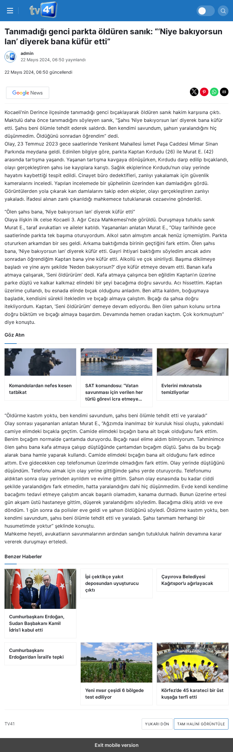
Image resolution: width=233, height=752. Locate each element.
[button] (194, 92)
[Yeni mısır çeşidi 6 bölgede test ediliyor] (116, 663)
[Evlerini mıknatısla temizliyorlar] (192, 374)
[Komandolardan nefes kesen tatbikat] (40, 374)
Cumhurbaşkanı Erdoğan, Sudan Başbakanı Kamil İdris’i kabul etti (36, 623)
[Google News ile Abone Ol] (27, 93)
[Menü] (12, 10)
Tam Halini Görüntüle (201, 724)
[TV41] (42, 11)
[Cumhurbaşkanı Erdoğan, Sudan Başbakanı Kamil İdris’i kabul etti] (40, 589)
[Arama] (223, 10)
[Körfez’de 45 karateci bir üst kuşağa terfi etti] (192, 663)
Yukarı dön (157, 724)
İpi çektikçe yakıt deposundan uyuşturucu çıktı (112, 583)
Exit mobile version (117, 745)
